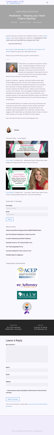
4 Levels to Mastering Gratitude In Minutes (18, 238)
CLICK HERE (9, 160)
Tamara (15, 22)
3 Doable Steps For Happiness (14, 255)
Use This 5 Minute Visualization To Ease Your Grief (20, 234)
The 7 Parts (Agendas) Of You (14, 246)
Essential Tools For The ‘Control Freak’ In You (19, 242)
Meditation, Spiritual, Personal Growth (27, 11)
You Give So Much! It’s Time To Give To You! (18, 251)
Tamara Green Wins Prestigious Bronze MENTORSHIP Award (23, 230)
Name (8, 367)
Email (8, 211)
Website (8, 381)
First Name (9, 205)
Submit (10, 219)
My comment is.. (11, 344)
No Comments (37, 22)
